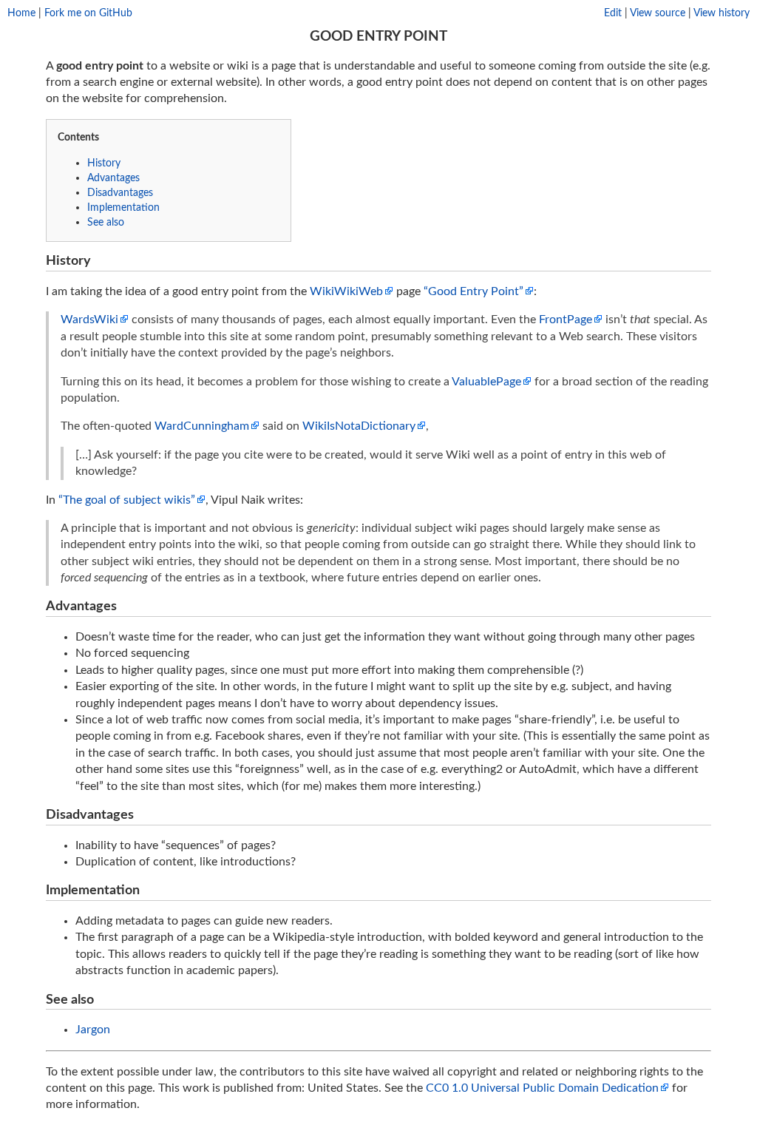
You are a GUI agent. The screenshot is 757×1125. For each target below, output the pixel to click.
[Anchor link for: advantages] (123, 604)
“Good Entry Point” (473, 291)
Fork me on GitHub (88, 12)
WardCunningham (202, 426)
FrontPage (565, 319)
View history (721, 12)
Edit (613, 12)
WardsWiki (89, 319)
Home (21, 12)
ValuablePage (486, 382)
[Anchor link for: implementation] (146, 888)
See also (105, 222)
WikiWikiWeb (346, 291)
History (103, 163)
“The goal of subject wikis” (126, 500)
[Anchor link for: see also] (100, 997)
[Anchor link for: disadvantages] (140, 813)
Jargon (92, 1030)
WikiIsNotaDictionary (358, 426)
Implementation (123, 207)
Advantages (113, 177)
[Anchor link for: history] (97, 259)
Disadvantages (120, 192)
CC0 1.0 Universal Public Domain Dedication (542, 1088)
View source (657, 12)
